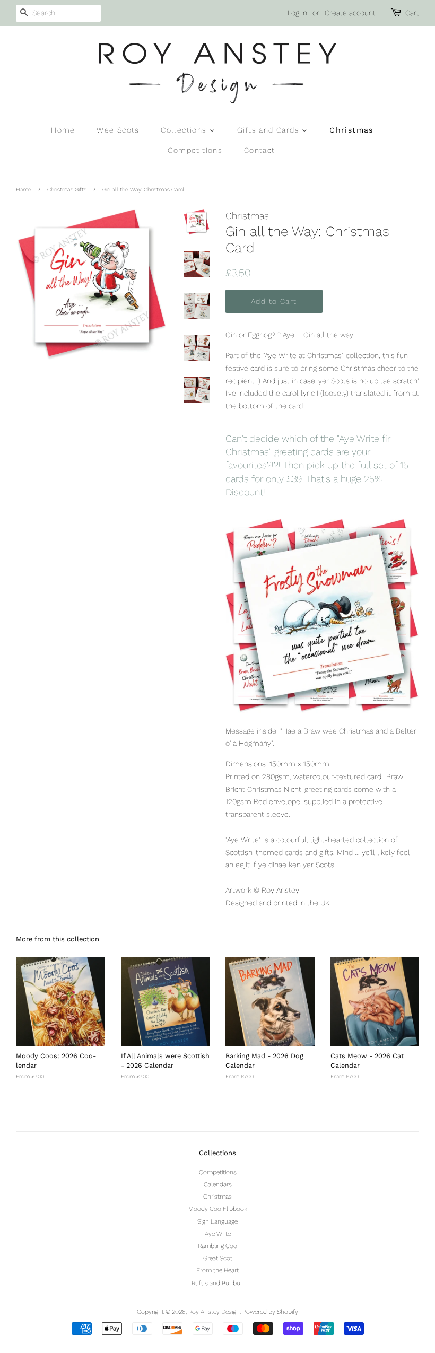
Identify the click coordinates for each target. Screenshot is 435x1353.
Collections (185, 130)
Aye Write (218, 1233)
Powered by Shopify (270, 1311)
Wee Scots (118, 130)
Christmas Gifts (66, 189)
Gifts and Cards (269, 130)
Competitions (195, 150)
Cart (412, 12)
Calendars (218, 1184)
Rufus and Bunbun (218, 1283)
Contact (259, 150)
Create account (350, 12)
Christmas (351, 130)
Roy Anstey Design (214, 1311)
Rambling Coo (217, 1246)
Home (63, 130)
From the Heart (217, 1270)
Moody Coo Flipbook (217, 1208)
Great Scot (217, 1258)
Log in (297, 12)
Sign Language (217, 1221)
